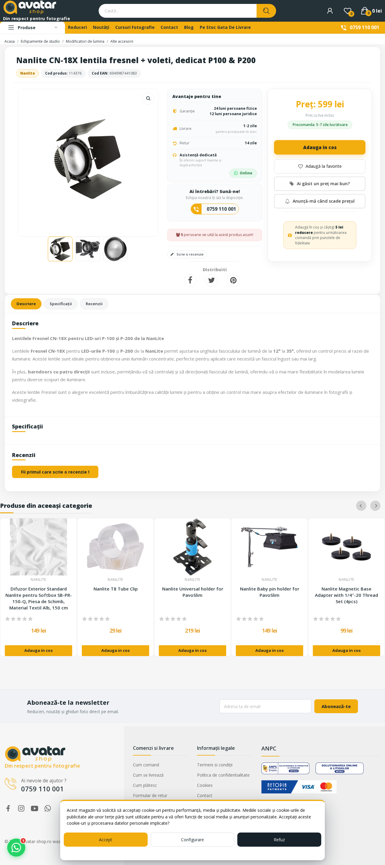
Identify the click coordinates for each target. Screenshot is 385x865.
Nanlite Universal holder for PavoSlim (192, 592)
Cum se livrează (148, 775)
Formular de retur (150, 795)
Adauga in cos (320, 147)
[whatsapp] (47, 808)
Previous (32, 160)
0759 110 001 (364, 27)
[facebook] (8, 808)
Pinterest (233, 280)
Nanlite (27, 73)
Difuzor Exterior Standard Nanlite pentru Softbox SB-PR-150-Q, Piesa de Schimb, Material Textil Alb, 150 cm (38, 598)
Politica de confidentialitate (223, 775)
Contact (204, 795)
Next (144, 160)
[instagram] (21, 808)
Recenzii (94, 303)
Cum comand (146, 765)
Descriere (26, 303)
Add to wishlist (319, 166)
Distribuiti (190, 280)
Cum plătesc (145, 785)
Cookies (205, 785)
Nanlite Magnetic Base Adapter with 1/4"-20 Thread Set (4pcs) (346, 595)
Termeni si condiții (215, 765)
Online (246, 173)
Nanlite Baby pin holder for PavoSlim (269, 592)
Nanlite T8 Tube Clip (116, 589)
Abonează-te (336, 706)
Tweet (211, 280)
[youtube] (34, 808)
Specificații (61, 303)
